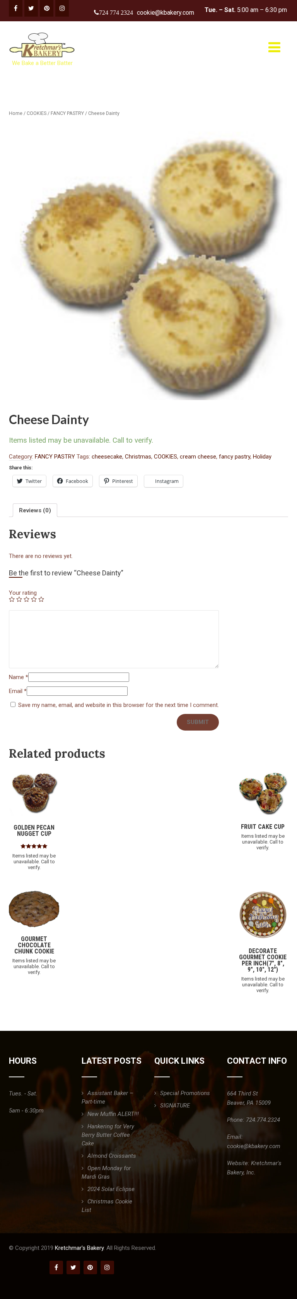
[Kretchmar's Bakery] (43, 32)
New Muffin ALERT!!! (113, 1114)
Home (15, 113)
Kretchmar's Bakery (79, 1247)
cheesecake (107, 456)
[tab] (35, 510)
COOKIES (36, 113)
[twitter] (31, 8)
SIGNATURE (175, 1105)
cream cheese (198, 456)
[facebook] (15, 8)
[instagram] (62, 8)
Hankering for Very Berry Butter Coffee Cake (108, 1135)
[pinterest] (46, 8)
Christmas (138, 456)
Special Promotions (185, 1093)
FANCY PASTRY (67, 113)
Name (18, 677)
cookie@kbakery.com (165, 12)
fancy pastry (234, 456)
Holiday (262, 456)
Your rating (23, 592)
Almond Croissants (111, 1155)
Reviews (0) (35, 510)
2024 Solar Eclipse (111, 1189)
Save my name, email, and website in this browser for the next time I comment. (118, 705)
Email (18, 691)
